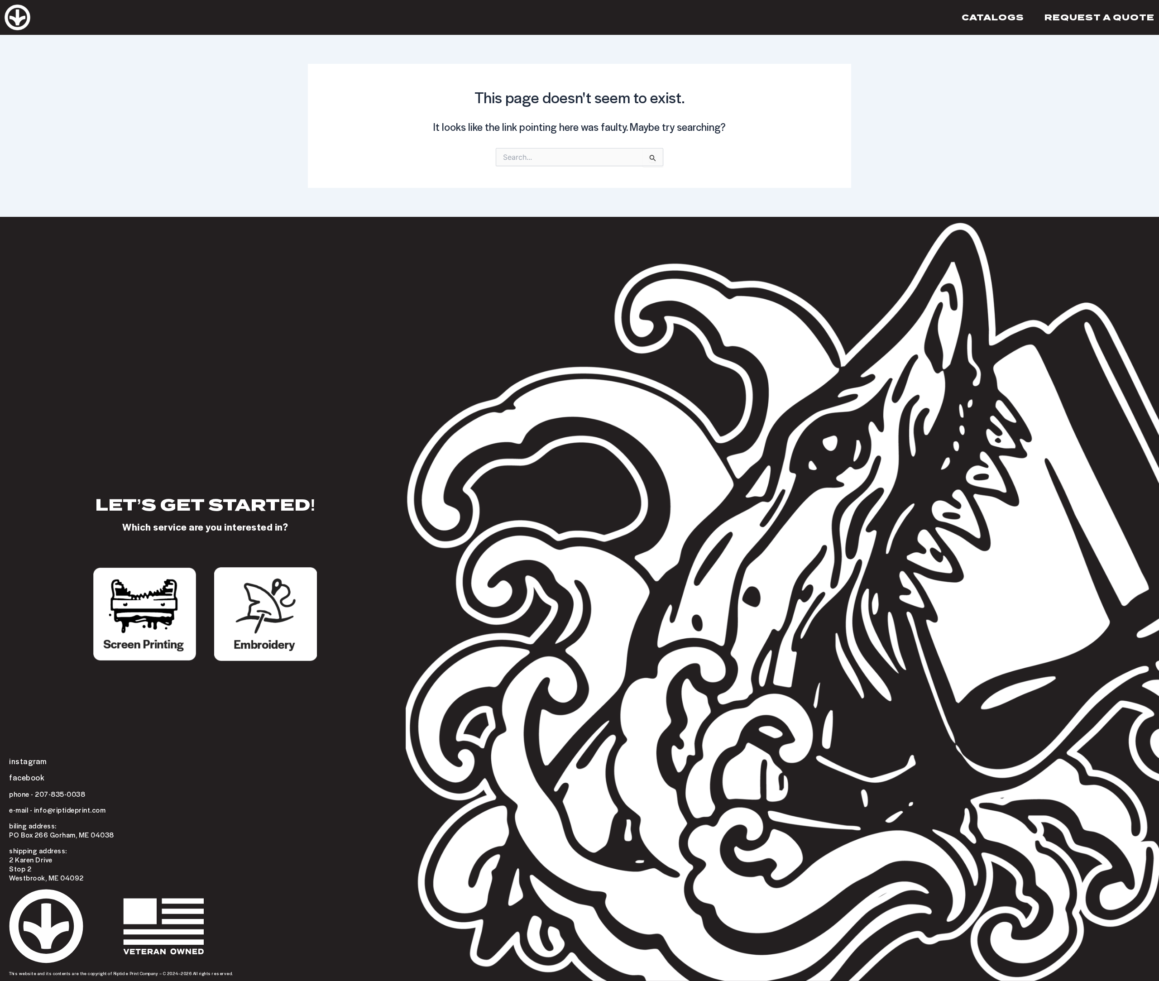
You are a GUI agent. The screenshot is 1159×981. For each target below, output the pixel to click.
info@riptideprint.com (70, 810)
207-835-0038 (60, 794)
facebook (26, 777)
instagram (28, 761)
